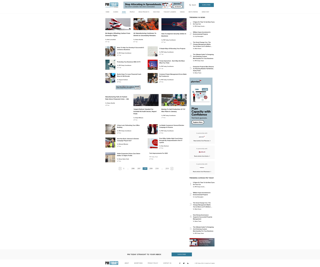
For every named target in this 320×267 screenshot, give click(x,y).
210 (157, 168)
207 (139, 168)
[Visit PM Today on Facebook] (180, 263)
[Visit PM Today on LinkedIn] (188, 263)
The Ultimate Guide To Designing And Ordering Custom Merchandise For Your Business (203, 56)
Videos (182, 12)
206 (133, 168)
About (127, 263)
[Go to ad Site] (153, 5)
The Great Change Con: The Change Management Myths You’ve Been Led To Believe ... (202, 44)
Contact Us (167, 263)
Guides (115, 12)
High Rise (156, 12)
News (124, 12)
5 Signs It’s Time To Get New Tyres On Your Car (204, 23)
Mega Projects (144, 12)
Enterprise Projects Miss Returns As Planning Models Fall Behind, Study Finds (203, 68)
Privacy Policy (153, 263)
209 (151, 168)
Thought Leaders (170, 12)
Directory (205, 12)
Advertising (138, 263)
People (132, 12)
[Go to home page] (111, 5)
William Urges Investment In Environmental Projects (201, 33)
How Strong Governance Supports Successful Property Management (202, 217)
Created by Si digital (209, 263)
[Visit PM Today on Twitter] (184, 263)
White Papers (193, 12)
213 (167, 168)
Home (107, 12)
